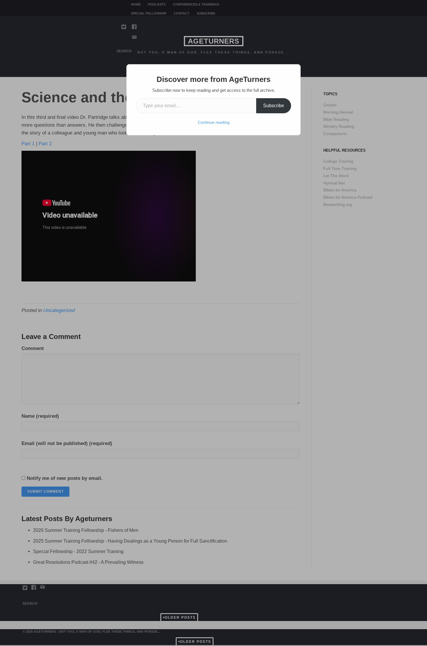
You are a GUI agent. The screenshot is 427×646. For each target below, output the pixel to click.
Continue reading (213, 122)
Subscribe (273, 105)
